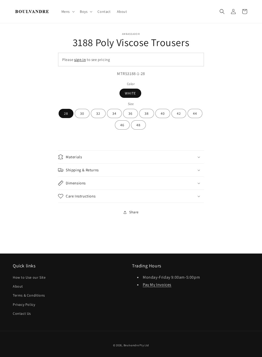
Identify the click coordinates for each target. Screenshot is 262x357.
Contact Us (22, 313)
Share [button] (134, 212)
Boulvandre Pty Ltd (136, 345)
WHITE (130, 93)
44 (195, 113)
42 (179, 113)
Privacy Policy (24, 304)
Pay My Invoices (157, 284)
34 (114, 113)
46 (122, 125)
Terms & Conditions (29, 295)
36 (130, 113)
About (18, 286)
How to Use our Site (29, 277)
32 (98, 113)
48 (138, 125)
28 (66, 113)
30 (82, 113)
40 (163, 113)
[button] (67, 11)
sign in (80, 59)
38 (147, 113)
